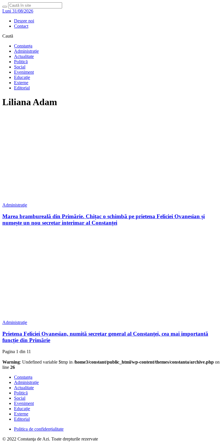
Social (19, 66)
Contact (21, 26)
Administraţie (26, 51)
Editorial (22, 87)
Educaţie (22, 77)
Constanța (23, 45)
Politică (21, 61)
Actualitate (24, 56)
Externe (21, 82)
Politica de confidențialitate (39, 429)
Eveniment (24, 72)
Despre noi (24, 20)
